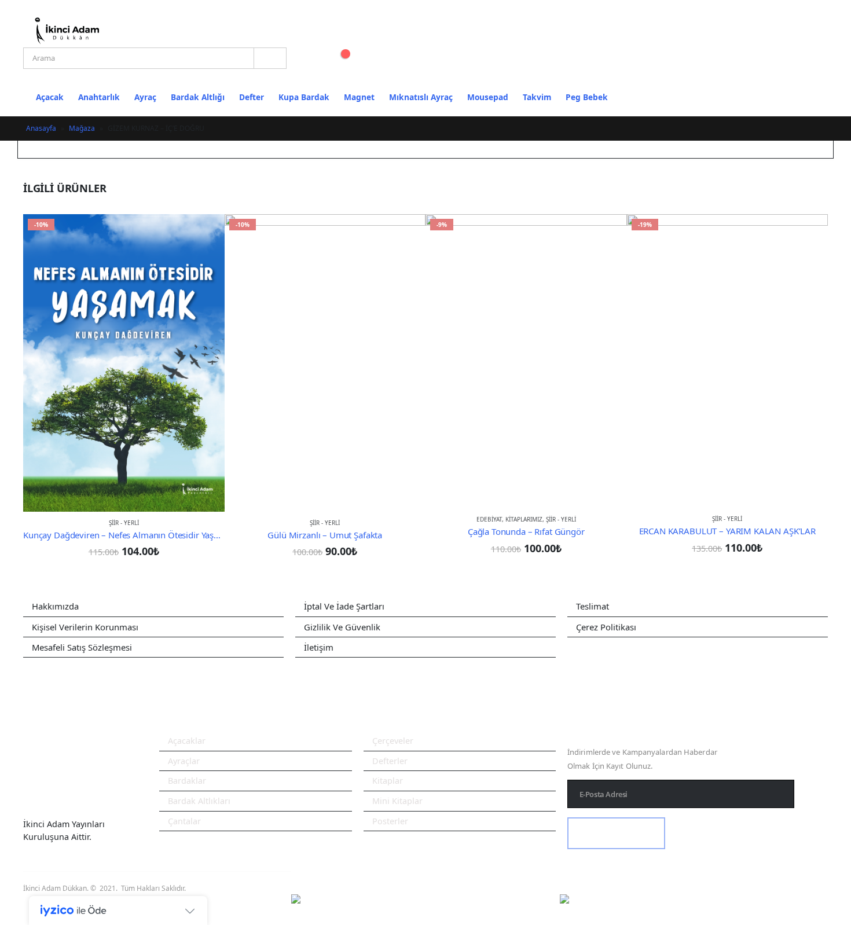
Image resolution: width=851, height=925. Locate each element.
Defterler (390, 760)
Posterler (390, 821)
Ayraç (145, 96)
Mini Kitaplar (397, 800)
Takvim (537, 96)
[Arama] (270, 58)
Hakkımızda (55, 606)
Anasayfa (41, 128)
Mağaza (82, 128)
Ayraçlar (184, 760)
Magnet (359, 96)
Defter (251, 96)
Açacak (50, 96)
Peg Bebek (587, 96)
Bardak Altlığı (198, 96)
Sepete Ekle (205, 233)
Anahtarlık (99, 96)
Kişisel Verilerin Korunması (85, 627)
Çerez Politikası (606, 627)
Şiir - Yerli (124, 523)
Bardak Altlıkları (199, 800)
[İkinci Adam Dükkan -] (66, 30)
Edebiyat (489, 519)
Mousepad (487, 96)
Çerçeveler (392, 740)
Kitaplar (387, 780)
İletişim (318, 647)
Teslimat (592, 606)
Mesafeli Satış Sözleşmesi (82, 647)
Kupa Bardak (303, 96)
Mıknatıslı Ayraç (421, 96)
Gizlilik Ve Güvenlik (342, 627)
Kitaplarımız (523, 519)
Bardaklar (187, 780)
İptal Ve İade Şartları (344, 606)
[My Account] (309, 57)
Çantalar (184, 821)
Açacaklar (187, 740)
